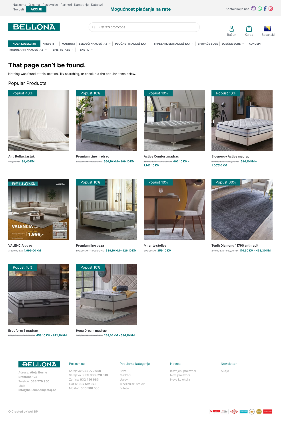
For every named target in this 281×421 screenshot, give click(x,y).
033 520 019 (99, 375)
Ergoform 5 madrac (23, 330)
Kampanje (81, 4)
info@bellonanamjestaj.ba (37, 390)
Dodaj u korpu (39, 170)
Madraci (125, 375)
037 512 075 (87, 384)
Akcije (225, 371)
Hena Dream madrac (91, 330)
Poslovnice (50, 4)
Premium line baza (90, 245)
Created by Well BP (25, 411)
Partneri (66, 4)
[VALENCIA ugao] (38, 209)
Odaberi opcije (106, 170)
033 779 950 (40, 381)
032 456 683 (89, 379)
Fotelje (124, 388)
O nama (34, 4)
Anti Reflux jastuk (21, 156)
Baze (123, 371)
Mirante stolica (155, 245)
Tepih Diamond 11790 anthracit (234, 245)
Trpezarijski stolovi (132, 384)
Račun (231, 34)
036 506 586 (90, 388)
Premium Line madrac (92, 156)
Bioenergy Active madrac (230, 156)
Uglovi (124, 379)
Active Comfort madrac (161, 156)
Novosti (18, 9)
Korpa (249, 34)
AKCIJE (36, 9)
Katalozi (97, 4)
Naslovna (19, 4)
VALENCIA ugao (20, 245)
